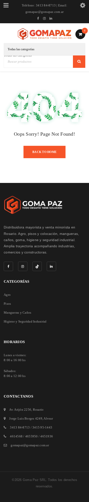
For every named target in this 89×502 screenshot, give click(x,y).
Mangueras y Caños (17, 312)
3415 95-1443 (42, 427)
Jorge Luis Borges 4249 (25, 418)
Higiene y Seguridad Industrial (25, 321)
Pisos (7, 303)
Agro (7, 295)
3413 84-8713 (20, 427)
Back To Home (44, 152)
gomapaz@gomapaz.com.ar (30, 445)
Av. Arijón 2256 (20, 409)
